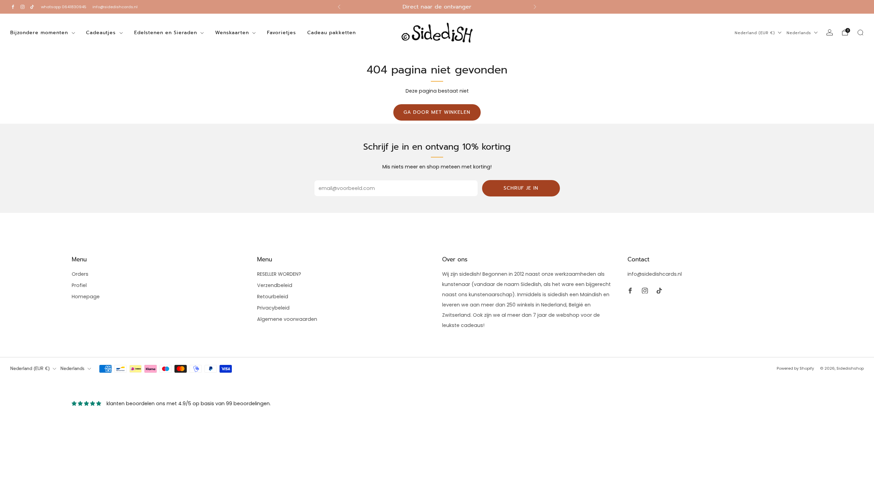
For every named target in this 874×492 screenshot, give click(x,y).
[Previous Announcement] (339, 6)
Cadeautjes (101, 32)
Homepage (86, 296)
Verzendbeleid (274, 285)
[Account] (829, 32)
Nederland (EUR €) (755, 33)
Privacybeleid (273, 307)
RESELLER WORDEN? (279, 274)
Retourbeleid (272, 296)
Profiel (79, 285)
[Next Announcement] (535, 6)
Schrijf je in (521, 188)
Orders (80, 274)
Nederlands (799, 33)
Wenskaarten (232, 32)
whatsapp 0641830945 (63, 7)
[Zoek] (860, 32)
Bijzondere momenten (39, 32)
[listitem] (437, 7)
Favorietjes (281, 32)
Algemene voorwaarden (287, 319)
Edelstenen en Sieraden (165, 32)
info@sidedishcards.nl (115, 7)
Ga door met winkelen (437, 112)
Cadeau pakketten (331, 32)
